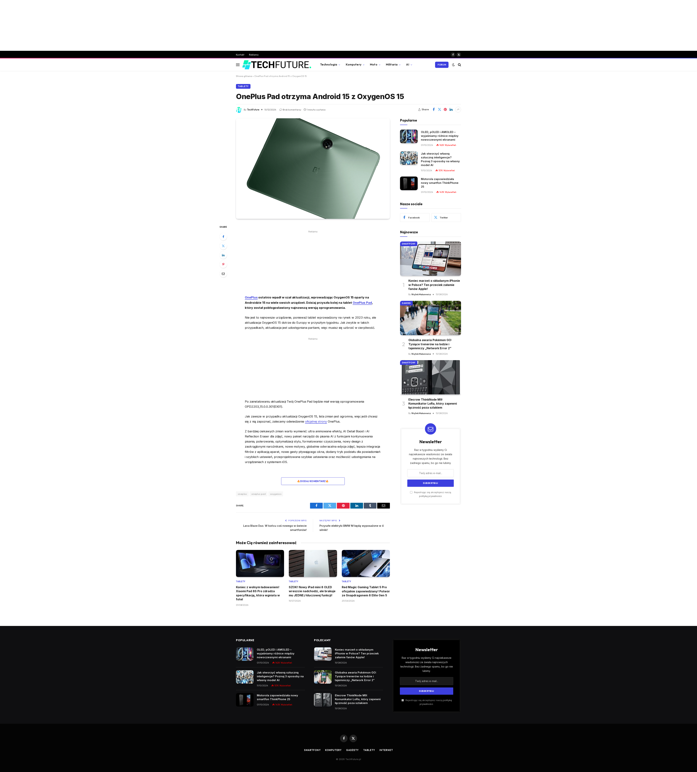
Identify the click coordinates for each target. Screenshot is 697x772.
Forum (442, 64)
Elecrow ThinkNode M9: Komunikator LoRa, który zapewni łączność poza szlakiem (432, 403)
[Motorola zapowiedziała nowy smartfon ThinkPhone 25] (409, 183)
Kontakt (240, 54)
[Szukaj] (459, 65)
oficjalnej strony (316, 421)
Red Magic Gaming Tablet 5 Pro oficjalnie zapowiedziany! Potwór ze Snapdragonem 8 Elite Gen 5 (366, 591)
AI (407, 64)
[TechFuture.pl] (276, 64)
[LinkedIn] (223, 255)
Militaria (392, 64)
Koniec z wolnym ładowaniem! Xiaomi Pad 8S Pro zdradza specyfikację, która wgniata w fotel (258, 593)
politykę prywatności (430, 496)
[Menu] (238, 65)
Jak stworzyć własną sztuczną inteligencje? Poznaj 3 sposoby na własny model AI (440, 159)
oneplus (242, 493)
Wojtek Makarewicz (421, 294)
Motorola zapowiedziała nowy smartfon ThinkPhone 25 (439, 182)
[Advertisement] (348, 25)
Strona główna (244, 76)
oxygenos (275, 493)
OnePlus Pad (362, 302)
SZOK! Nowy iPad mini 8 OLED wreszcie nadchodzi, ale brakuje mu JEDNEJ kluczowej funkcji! (312, 591)
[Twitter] (223, 245)
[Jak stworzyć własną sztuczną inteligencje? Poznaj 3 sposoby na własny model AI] (409, 158)
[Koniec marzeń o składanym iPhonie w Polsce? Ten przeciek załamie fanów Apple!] (430, 258)
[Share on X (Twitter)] (439, 109)
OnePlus (251, 297)
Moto (373, 64)
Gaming (406, 303)
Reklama (253, 54)
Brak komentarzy (292, 109)
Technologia (328, 64)
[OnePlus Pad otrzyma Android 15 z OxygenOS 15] (313, 168)
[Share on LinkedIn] (451, 109)
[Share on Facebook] (433, 109)
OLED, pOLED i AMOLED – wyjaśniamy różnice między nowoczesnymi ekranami (439, 135)
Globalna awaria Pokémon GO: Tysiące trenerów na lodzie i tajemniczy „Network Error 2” (430, 344)
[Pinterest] (223, 264)
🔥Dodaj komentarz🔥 (313, 481)
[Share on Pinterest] (445, 109)
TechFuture (253, 109)
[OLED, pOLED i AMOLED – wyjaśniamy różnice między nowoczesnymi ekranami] (409, 136)
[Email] (223, 273)
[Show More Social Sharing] (458, 109)
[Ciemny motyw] (453, 64)
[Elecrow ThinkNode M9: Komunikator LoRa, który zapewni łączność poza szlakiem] (430, 377)
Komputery (353, 64)
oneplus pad (258, 493)
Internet (386, 750)
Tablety (243, 86)
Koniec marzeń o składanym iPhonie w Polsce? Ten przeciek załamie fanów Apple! (434, 285)
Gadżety (352, 750)
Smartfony (408, 244)
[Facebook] (223, 236)
